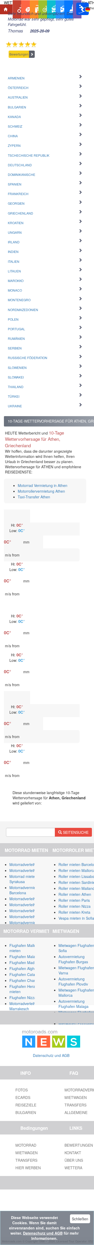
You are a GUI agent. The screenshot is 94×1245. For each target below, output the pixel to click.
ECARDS (22, 1097)
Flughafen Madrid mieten (30, 962)
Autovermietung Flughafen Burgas (73, 959)
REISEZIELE (25, 1105)
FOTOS (21, 1089)
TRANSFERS (26, 1160)
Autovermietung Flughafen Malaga (73, 1004)
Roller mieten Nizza (74, 906)
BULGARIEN (25, 1112)
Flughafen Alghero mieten (30, 968)
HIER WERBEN (28, 1167)
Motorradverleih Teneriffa (30, 898)
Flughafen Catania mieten (30, 974)
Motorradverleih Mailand (29, 864)
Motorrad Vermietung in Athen (42, 485)
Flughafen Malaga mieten (30, 956)
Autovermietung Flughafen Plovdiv (73, 981)
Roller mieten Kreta (74, 912)
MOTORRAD (25, 1145)
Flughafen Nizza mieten (29, 997)
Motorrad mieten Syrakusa (23, 879)
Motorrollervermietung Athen (41, 491)
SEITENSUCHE (75, 832)
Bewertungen (18, 54)
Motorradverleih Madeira (29, 916)
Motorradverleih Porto (27, 910)
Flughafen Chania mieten (30, 980)
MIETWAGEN (26, 1152)
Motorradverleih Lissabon (30, 904)
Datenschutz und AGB (51, 1055)
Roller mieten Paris (74, 900)
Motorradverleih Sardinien (30, 870)
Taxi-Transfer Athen (34, 496)
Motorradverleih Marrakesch (22, 1006)
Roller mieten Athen (74, 894)
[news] (51, 1037)
